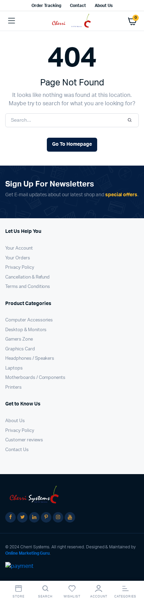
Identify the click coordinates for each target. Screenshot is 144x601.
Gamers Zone (19, 339)
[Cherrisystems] (72, 21)
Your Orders (17, 258)
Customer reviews (24, 440)
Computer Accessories (29, 320)
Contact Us (17, 450)
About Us (104, 5)
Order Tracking (46, 5)
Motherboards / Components (35, 377)
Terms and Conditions (27, 286)
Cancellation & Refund (27, 277)
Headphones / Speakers (29, 358)
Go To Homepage (72, 144)
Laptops (14, 368)
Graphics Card (20, 349)
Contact (78, 5)
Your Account (19, 248)
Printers (13, 387)
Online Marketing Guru (27, 553)
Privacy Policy (19, 267)
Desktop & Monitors (25, 330)
